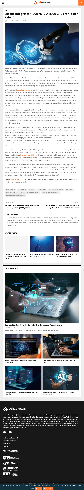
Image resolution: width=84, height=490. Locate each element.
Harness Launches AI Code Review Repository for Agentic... (59, 361)
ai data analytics (10, 189)
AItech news (69, 189)
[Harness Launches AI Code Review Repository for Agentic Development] (61, 346)
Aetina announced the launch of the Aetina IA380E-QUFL (66, 255)
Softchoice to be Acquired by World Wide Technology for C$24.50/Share (22, 206)
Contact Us (6, 444)
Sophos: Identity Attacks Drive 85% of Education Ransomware (33, 325)
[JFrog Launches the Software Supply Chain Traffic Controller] (23, 378)
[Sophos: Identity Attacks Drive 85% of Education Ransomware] (42, 298)
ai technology (42, 189)
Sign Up (5, 446)
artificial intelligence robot (50, 192)
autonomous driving (28, 155)
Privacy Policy (48, 488)
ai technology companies (56, 189)
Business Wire (10, 21)
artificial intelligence (12, 192)
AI (5, 10)
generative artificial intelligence (15, 195)
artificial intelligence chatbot (30, 192)
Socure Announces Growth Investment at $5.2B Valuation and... (58, 393)
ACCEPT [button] (38, 488)
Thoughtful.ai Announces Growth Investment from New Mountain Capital (16, 256)
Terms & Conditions (9, 441)
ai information (22, 189)
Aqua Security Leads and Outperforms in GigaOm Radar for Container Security (62, 206)
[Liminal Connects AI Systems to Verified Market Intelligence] (23, 346)
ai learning (32, 189)
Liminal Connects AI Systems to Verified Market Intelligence (20, 361)
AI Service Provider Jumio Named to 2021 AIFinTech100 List (42, 255)
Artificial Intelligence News (11, 438)
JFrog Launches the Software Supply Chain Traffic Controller (21, 393)
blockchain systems (23, 90)
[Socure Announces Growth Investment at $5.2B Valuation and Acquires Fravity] (61, 378)
